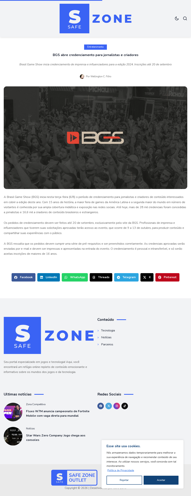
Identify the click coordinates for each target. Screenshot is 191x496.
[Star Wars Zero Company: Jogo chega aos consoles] (13, 436)
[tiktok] (124, 406)
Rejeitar (124, 480)
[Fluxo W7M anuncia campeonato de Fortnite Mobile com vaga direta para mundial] (13, 412)
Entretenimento (95, 47)
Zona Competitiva (36, 404)
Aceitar (161, 480)
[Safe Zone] (95, 18)
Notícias (30, 428)
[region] (142, 464)
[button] (23, 277)
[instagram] (116, 406)
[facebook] (100, 406)
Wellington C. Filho (100, 76)
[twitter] (108, 406)
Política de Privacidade (120, 470)
